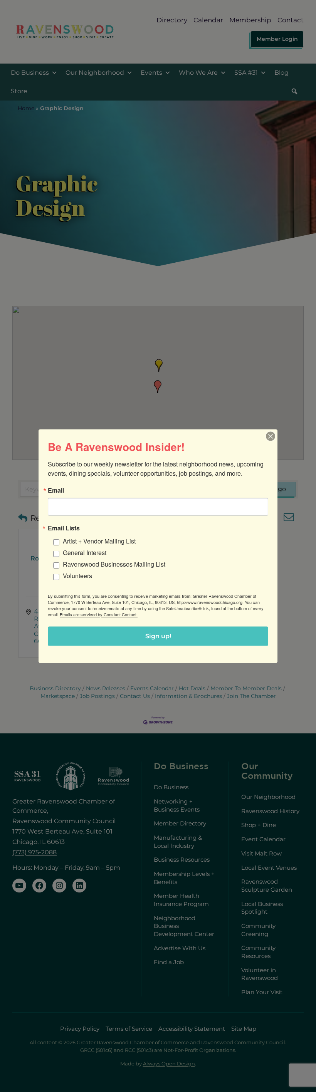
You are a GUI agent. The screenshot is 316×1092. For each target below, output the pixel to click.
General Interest (84, 552)
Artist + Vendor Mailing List (99, 540)
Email (56, 490)
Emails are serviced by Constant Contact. (99, 614)
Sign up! (158, 635)
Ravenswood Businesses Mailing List (114, 563)
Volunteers (77, 575)
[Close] (270, 436)
